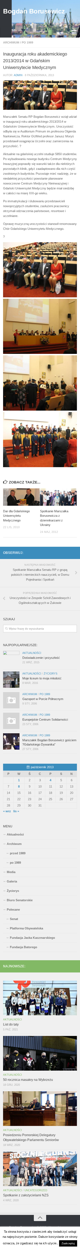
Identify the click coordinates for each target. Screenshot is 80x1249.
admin (18, 75)
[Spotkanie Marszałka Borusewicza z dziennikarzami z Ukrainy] (58, 497)
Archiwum (11, 42)
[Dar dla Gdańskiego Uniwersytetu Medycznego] (21, 497)
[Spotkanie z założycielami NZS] (40, 1168)
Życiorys (50, 673)
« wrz (7, 811)
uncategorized (35, 1190)
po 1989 (27, 42)
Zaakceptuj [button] (68, 1243)
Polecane (13, 909)
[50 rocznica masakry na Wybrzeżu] (40, 1053)
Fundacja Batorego (23, 947)
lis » (16, 811)
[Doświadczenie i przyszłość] (11, 659)
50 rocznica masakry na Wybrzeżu (28, 1079)
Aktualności (31, 653)
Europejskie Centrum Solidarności (45, 719)
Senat (14, 919)
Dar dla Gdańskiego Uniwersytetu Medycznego (16, 515)
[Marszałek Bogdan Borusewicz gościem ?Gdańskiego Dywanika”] (11, 741)
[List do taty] (40, 998)
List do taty (11, 1024)
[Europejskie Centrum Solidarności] (11, 721)
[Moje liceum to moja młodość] (11, 679)
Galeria (12, 881)
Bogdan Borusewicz (34, 11)
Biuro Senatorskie (20, 900)
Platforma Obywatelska (26, 928)
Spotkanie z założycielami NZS (26, 1195)
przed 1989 (17, 853)
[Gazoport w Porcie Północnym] (11, 700)
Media (11, 872)
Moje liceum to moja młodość (42, 678)
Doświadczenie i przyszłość (41, 657)
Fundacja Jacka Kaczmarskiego (32, 937)
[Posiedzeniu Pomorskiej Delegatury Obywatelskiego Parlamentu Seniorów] (40, 1108)
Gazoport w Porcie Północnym (42, 699)
